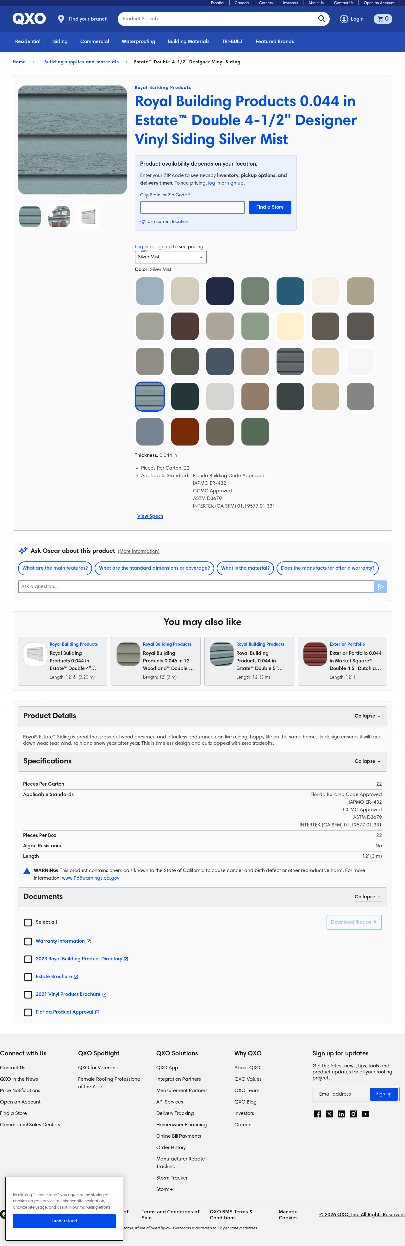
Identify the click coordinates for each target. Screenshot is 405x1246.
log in (214, 183)
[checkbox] (28, 922)
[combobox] (171, 257)
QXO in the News (19, 1079)
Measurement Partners (182, 1090)
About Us (316, 3)
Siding (60, 41)
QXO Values (248, 1079)
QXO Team (246, 1090)
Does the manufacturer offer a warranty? (327, 568)
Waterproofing (138, 41)
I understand (64, 1221)
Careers (266, 3)
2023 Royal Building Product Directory (79, 959)
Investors (290, 3)
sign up (235, 183)
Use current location (168, 222)
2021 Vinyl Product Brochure (68, 994)
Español (217, 3)
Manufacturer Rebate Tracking (180, 1163)
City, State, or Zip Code (165, 195)
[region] (64, 1209)
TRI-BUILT (232, 41)
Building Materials (188, 41)
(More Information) (138, 551)
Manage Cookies (288, 1215)
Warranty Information (60, 941)
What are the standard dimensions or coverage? (154, 568)
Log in (141, 247)
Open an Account (379, 3)
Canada (242, 3)
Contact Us (343, 3)
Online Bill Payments (178, 1136)
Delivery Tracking (175, 1113)
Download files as (351, 922)
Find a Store (270, 207)
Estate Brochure (54, 976)
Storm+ (164, 1189)
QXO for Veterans (98, 1068)
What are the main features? (55, 568)
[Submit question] (380, 586)
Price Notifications (20, 1090)
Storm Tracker (172, 1178)
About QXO (247, 1068)
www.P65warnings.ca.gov (90, 878)
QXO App (167, 1068)
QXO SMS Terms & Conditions (231, 1215)
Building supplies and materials (81, 62)
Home (19, 62)
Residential (27, 41)
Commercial (94, 41)
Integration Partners (178, 1079)
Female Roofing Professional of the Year (109, 1083)
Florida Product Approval (64, 1012)
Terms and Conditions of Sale (170, 1215)
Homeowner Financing (181, 1125)
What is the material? (245, 568)
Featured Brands (275, 41)
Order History (171, 1147)
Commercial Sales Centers (30, 1125)
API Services (169, 1102)
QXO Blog (245, 1102)
